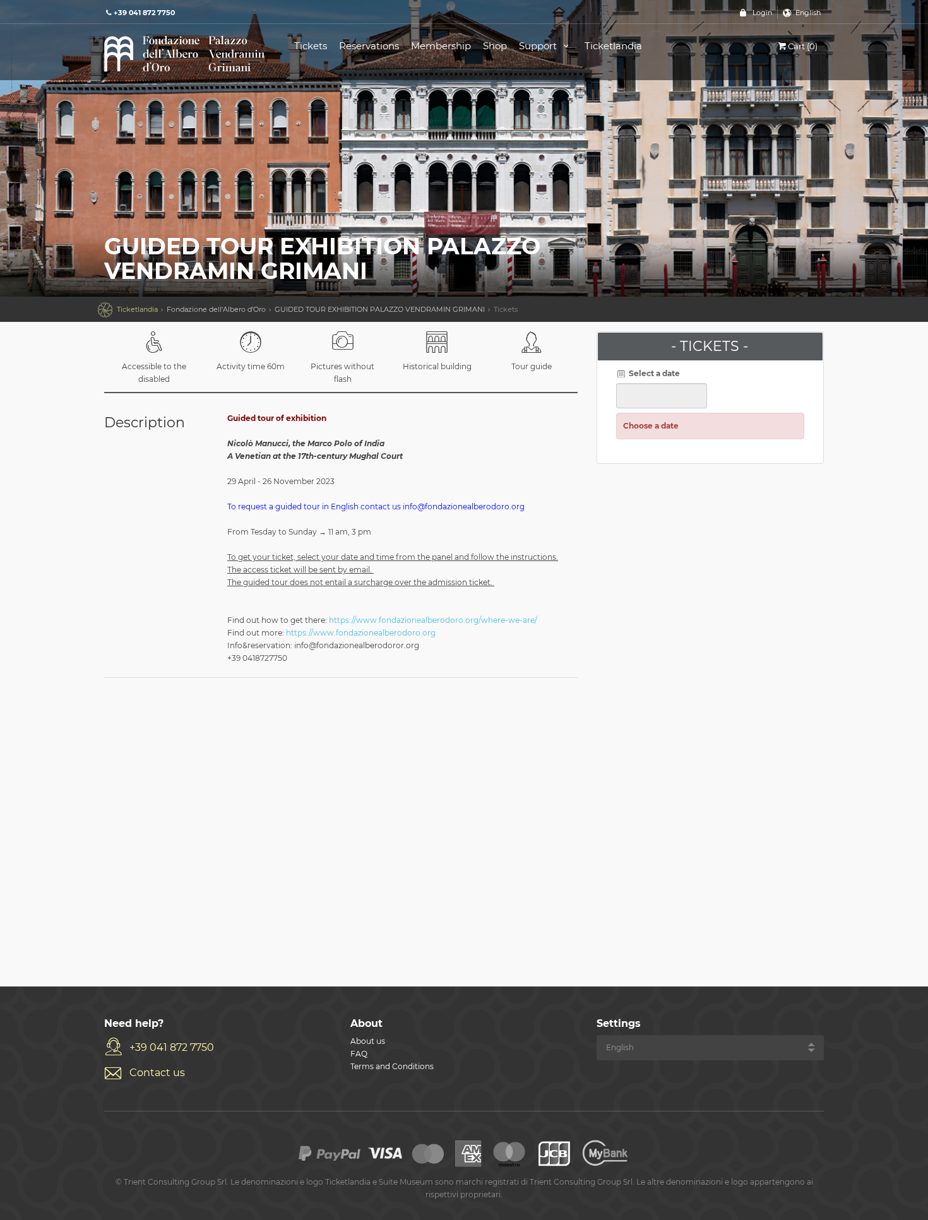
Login (762, 12)
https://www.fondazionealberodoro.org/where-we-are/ (433, 620)
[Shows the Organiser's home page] (185, 52)
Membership (441, 46)
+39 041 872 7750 (171, 1047)
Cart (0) (803, 46)
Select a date (653, 373)
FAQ (358, 1053)
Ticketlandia (613, 46)
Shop (495, 46)
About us (367, 1041)
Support (539, 46)
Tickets (310, 46)
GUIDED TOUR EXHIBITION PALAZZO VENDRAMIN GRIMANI (380, 309)
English (808, 12)
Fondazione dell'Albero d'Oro (216, 309)
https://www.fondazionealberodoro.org (361, 632)
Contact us (157, 1073)
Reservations (369, 46)
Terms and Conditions (392, 1066)
